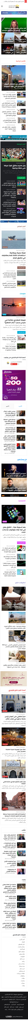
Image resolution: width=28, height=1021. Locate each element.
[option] (14, 36)
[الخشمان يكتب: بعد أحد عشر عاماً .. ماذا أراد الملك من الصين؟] (21, 837)
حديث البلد (22, 959)
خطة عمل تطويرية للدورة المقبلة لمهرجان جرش (16, 750)
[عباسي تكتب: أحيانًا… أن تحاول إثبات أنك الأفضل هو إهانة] (21, 413)
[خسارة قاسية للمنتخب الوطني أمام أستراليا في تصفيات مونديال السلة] (21, 202)
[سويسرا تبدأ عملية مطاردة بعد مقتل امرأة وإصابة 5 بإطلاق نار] (21, 346)
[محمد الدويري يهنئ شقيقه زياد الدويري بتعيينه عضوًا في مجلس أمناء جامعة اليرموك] (21, 446)
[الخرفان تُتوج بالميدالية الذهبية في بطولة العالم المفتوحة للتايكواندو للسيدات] (21, 211)
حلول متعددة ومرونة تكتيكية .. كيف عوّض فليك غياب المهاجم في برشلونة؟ (9, 195)
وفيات (23, 985)
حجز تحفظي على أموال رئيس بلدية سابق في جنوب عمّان (15, 717)
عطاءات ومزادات (21, 973)
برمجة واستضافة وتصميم (17, 1016)
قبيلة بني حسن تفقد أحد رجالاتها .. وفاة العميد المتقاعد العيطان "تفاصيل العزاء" (9, 915)
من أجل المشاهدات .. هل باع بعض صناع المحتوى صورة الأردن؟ (9, 845)
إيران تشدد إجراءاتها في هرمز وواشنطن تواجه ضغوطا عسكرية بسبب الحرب (9, 276)
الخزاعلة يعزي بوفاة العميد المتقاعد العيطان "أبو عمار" (10, 905)
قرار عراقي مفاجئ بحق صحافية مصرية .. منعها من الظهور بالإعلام (14, 29)
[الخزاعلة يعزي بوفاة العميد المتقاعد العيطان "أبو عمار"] (21, 905)
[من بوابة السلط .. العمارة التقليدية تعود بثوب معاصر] (21, 430)
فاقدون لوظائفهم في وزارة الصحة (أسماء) (9, 121)
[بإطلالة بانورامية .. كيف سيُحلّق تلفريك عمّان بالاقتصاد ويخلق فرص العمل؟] (17, 617)
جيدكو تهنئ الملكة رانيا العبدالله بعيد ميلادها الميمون (9, 421)
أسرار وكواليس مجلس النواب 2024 (15, 1009)
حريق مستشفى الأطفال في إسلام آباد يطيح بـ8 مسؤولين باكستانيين (9, 285)
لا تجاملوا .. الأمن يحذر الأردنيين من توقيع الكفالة (21, 42)
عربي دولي (22, 968)
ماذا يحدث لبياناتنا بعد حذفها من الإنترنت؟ (10, 557)
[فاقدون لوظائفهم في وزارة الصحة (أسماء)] (22, 120)
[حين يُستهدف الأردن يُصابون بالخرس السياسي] (21, 863)
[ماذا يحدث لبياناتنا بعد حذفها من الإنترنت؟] (21, 557)
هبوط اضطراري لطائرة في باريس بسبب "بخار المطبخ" (15, 321)
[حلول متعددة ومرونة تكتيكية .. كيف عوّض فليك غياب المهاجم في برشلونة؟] (21, 192)
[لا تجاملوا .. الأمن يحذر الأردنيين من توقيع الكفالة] (20, 38)
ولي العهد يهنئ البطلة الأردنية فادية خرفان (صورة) (13, 1)
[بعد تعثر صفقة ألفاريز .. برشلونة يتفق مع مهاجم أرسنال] (21, 183)
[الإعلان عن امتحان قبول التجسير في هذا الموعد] (14, 78)
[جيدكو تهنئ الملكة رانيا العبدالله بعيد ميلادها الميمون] (21, 421)
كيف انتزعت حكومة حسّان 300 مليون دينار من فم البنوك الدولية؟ (9, 854)
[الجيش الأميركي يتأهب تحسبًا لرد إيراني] (20, 49)
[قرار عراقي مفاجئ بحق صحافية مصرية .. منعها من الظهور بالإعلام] (14, 25)
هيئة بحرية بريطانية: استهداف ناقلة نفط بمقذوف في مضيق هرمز (14, 255)
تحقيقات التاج (22, 951)
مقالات (23, 978)
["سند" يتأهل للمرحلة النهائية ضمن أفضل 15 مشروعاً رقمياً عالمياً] (21, 572)
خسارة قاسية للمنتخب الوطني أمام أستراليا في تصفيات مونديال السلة (9, 204)
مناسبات (23, 980)
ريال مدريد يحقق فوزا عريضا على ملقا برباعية (15, 167)
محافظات (22, 976)
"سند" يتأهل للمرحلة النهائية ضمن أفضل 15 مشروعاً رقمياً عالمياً (9, 574)
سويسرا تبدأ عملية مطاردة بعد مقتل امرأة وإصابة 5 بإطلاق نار (9, 348)
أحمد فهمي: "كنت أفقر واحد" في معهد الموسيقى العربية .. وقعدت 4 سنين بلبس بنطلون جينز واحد (14, 491)
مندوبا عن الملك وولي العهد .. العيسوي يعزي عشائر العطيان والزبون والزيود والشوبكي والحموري (9, 888)
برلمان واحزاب (21, 946)
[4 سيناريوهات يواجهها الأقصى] (21, 871)
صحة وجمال (22, 966)
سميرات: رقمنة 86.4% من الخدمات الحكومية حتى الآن (9, 565)
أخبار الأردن (22, 939)
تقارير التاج (6, 1007)
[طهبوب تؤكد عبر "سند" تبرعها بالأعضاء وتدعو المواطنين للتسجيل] (21, 94)
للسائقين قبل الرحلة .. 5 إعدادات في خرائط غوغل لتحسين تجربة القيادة (9, 550)
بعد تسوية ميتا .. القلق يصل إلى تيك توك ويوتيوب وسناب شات (14, 530)
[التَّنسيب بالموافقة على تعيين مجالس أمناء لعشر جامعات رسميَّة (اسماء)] (21, 103)
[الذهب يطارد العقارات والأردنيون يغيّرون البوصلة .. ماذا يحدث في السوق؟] (17, 656)
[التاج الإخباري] (14, 6)
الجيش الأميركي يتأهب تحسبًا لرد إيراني (20, 53)
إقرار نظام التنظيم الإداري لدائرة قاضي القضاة (14, 783)
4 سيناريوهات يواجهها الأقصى (11, 870)
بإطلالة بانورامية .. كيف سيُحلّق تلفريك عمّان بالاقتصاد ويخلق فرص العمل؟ (15, 627)
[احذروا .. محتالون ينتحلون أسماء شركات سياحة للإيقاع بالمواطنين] (21, 112)
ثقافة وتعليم (22, 954)
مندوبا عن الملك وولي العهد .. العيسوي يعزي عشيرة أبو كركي (9, 925)
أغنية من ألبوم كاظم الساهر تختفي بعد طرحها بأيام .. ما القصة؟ (16, 475)
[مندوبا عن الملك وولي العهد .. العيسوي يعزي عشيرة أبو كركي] (21, 925)
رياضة (23, 961)
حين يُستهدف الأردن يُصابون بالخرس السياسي (10, 863)
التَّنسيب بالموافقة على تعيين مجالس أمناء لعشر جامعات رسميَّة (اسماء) (9, 105)
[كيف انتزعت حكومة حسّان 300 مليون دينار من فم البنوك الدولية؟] (21, 853)
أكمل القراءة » (21, 177)
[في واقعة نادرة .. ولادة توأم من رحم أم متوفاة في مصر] (21, 338)
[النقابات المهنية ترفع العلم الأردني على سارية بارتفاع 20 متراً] (7, 38)
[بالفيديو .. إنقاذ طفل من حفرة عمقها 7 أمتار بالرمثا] (24, 127)
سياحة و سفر (22, 963)
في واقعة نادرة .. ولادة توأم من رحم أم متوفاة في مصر (9, 339)
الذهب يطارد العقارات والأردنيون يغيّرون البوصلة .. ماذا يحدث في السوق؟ (14, 666)
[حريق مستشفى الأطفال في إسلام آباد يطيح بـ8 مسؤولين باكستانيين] (21, 283)
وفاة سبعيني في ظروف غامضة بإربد (8, 52)
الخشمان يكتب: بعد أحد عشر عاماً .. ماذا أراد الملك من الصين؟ (9, 837)
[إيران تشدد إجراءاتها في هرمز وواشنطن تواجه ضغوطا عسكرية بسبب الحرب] (21, 273)
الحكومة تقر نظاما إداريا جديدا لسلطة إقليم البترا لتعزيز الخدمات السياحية (14, 815)
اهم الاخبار (22, 949)
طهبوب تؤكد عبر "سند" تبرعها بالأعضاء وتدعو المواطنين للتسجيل (9, 96)
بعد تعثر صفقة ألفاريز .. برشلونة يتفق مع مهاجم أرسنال (9, 185)
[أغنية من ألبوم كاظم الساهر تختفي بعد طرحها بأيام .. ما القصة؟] (14, 471)
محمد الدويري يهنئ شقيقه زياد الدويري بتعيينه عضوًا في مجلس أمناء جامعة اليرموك (9, 448)
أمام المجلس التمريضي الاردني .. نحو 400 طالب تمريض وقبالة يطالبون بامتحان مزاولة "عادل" (14, 647)
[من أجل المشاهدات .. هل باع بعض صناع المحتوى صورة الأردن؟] (21, 845)
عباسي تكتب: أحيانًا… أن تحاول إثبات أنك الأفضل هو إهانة (9, 413)
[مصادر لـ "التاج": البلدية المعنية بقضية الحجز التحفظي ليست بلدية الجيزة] (14, 599)
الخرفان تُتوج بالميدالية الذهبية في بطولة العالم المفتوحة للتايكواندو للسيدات (9, 213)
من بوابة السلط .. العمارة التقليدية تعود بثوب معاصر (10, 430)
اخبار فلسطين (21, 944)
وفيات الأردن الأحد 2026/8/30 (10, 897)
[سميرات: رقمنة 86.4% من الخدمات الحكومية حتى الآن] (21, 563)
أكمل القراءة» (21, 267)
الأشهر (7, 406)
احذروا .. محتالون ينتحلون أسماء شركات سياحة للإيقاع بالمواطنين (9, 113)
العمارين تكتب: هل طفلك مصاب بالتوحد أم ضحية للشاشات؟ (9, 438)
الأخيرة (20, 406)
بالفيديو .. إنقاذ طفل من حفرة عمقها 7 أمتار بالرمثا (9, 129)
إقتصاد (23, 942)
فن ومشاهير (22, 971)
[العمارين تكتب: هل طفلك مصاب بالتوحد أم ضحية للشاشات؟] (21, 438)
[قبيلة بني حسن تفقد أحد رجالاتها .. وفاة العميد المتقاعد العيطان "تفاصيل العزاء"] (21, 913)
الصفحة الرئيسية (20, 1004)
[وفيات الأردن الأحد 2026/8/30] (21, 898)
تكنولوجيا (23, 956)
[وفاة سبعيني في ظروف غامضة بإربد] (7, 49)
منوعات (23, 983)
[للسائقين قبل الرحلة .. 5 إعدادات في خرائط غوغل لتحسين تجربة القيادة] (21, 548)
